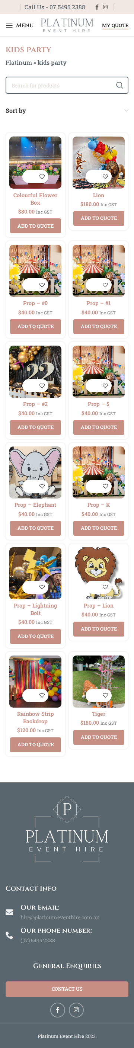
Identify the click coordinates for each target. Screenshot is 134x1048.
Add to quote (35, 225)
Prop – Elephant (35, 504)
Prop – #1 (99, 303)
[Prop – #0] (35, 271)
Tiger (98, 713)
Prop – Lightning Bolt (35, 609)
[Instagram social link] (105, 7)
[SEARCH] (119, 85)
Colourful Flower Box (35, 199)
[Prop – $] (99, 372)
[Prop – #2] (35, 372)
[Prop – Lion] (99, 573)
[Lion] (99, 163)
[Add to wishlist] (41, 176)
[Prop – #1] (99, 271)
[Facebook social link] (97, 7)
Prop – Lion (99, 605)
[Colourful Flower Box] (35, 163)
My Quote (115, 26)
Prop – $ (98, 403)
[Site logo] (67, 24)
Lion (98, 195)
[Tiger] (99, 682)
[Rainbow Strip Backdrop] (35, 682)
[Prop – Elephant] (35, 472)
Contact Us (67, 988)
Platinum (19, 62)
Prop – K (98, 504)
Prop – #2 (35, 403)
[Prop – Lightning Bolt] (35, 573)
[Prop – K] (99, 472)
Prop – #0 (35, 303)
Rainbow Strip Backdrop (35, 717)
